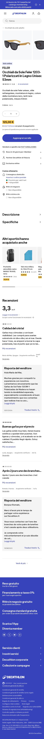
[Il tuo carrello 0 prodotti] (39, 13)
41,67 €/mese (9, 126)
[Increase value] (16, 114)
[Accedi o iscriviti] (33, 13)
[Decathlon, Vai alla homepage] (19, 13)
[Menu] (5, 13)
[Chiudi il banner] (40, 5)
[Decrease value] (5, 114)
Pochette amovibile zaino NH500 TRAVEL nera (10, 270)
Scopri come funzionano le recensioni (16, 317)
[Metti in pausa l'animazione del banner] (36, 5)
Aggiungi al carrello (22, 138)
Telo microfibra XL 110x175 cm (27, 268)
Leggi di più (9, 403)
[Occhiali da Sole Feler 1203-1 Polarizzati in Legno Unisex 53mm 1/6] (17, 45)
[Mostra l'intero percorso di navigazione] (3, 28)
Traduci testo (30, 410)
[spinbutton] (11, 113)
